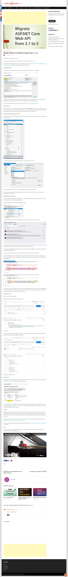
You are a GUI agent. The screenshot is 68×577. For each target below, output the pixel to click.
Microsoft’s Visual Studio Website (32, 103)
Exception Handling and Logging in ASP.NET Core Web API (24, 498)
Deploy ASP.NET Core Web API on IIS (39, 497)
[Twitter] (1, 8)
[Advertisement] (24, 17)
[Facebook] (1, 6)
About (26, 7)
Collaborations (46, 7)
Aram (18, 58)
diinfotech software (10, 509)
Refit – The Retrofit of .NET (8, 497)
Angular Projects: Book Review (53, 36)
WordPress (19, 574)
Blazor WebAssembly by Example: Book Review (56, 41)
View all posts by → (13, 479)
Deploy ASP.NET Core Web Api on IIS (17, 405)
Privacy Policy (5, 566)
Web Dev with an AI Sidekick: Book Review (55, 46)
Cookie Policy (5, 567)
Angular (21, 7)
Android (17, 7)
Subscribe (52, 21)
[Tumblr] (1, 19)
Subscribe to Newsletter (37, 7)
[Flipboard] (1, 17)
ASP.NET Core (10, 7)
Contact (29, 7)
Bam (23, 574)
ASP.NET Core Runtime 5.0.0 (10, 381)
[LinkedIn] (1, 9)
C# (13, 7)
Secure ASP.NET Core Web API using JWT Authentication (15, 420)
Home (5, 7)
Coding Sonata (11, 574)
